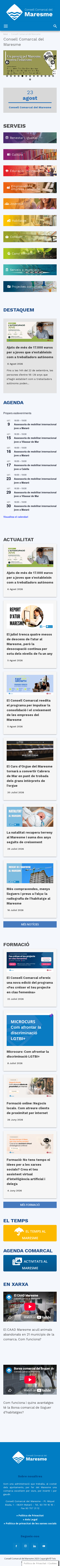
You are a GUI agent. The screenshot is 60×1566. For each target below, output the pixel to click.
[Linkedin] (34, 1546)
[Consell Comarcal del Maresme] (30, 11)
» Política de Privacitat (30, 1515)
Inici (5, 34)
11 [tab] (45, 76)
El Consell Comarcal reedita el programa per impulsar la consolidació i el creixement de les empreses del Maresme (29, 710)
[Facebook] (16, 1546)
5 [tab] (22, 76)
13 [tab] (53, 76)
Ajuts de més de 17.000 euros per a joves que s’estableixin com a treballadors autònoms (30, 352)
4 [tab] (19, 76)
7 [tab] (30, 76)
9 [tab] (38, 76)
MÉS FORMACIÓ (30, 1205)
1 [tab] (7, 76)
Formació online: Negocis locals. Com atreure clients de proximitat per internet (28, 1108)
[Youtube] (43, 1546)
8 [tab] (34, 76)
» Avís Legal (30, 1519)
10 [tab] (41, 76)
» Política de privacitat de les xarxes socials (30, 1523)
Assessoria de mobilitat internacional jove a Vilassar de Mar (35, 439)
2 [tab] (11, 76)
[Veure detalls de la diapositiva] (30, 62)
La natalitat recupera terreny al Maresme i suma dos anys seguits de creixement (29, 837)
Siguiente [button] (52, 62)
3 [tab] (15, 76)
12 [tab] (49, 76)
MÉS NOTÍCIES (30, 924)
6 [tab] (26, 76)
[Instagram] (25, 1546)
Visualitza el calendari (15, 516)
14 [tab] (30, 79)
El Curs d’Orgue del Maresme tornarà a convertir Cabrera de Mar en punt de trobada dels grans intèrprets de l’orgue (29, 776)
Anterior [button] (7, 62)
